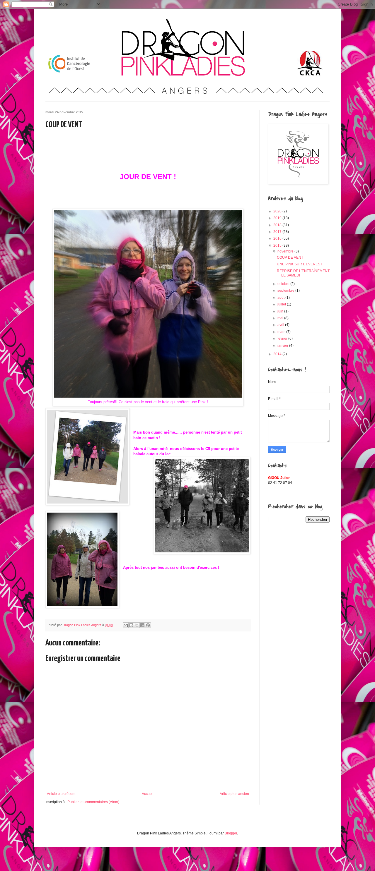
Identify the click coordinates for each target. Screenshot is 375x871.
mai (280, 318)
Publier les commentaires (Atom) (93, 802)
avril (281, 325)
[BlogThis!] (131, 625)
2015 (277, 245)
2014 (277, 354)
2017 (277, 232)
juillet (282, 304)
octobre (283, 284)
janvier (283, 345)
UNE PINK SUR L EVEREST (299, 264)
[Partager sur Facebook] (142, 625)
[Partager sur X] (137, 625)
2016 (277, 238)
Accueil (148, 794)
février (282, 338)
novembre (285, 251)
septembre (286, 290)
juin (280, 311)
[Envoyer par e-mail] (126, 625)
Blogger (231, 833)
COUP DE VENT (290, 257)
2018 (277, 225)
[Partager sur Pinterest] (148, 625)
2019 (277, 218)
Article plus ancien (234, 794)
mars (281, 332)
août (281, 298)
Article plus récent (61, 794)
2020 (277, 211)
